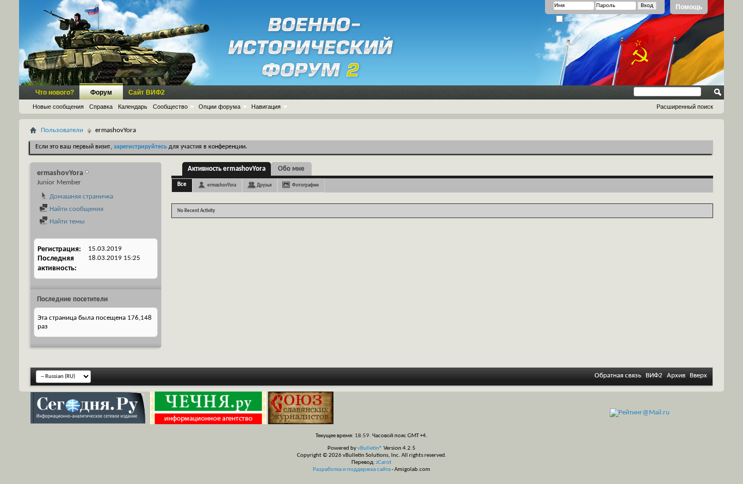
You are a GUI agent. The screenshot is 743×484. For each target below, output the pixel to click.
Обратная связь (618, 375)
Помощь (689, 7)
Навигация (266, 106)
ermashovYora (221, 185)
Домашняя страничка (80, 196)
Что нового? (54, 92)
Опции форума (219, 106)
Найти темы (66, 221)
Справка (101, 106)
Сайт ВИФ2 (146, 92)
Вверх (698, 375)
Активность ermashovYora (226, 168)
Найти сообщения (75, 209)
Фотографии (305, 185)
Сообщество (170, 106)
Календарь (132, 106)
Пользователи (62, 130)
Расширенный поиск (685, 106)
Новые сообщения (58, 106)
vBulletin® (369, 448)
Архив (676, 375)
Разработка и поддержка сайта (352, 470)
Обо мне (291, 168)
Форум (101, 92)
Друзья (264, 185)
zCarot (384, 463)
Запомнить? (579, 19)
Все (182, 185)
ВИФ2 (654, 375)
